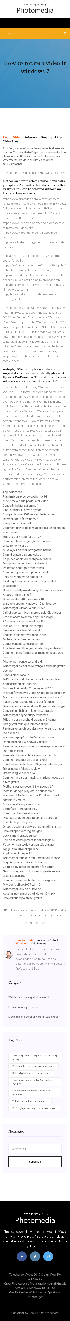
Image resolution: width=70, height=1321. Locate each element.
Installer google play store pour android (28, 791)
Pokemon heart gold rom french (23, 568)
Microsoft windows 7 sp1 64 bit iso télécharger (34, 693)
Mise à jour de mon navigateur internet (27, 550)
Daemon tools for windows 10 (22, 519)
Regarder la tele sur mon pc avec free (27, 559)
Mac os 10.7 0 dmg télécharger (23, 626)
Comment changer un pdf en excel (25, 760)
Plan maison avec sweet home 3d (25, 496)
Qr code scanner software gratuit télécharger (32, 826)
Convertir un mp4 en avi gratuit (22, 898)
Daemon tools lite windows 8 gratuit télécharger (34, 706)
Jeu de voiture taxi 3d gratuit (21, 630)
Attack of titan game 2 (17, 594)
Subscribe (35, 1161)
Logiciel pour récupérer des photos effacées (31, 1092)
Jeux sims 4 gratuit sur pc (20, 835)
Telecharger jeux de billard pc (22, 889)
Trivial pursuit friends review (21, 768)
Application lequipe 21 (17, 853)
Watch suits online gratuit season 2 (28, 997)
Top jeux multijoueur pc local (21, 849)
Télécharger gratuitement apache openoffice (31, 679)
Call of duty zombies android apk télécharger (32, 612)
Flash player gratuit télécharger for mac (28, 702)
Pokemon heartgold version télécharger (28, 844)
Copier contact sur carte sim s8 (23, 644)
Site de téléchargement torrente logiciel (29, 840)
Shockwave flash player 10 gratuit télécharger (32, 764)
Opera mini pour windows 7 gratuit (25, 742)
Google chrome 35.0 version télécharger (29, 514)
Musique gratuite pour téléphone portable (30, 818)
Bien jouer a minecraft (17, 523)
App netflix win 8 (13, 492)
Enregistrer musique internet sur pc (26, 724)
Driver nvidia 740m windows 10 (23, 599)
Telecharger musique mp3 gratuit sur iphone (31, 858)
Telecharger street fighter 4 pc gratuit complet (32, 1082)
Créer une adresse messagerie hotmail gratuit (35, 1283)
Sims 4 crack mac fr (16, 675)
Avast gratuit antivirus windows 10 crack (29, 893)
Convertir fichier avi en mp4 (20, 505)
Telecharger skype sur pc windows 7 (27, 715)
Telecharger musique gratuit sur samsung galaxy (34, 1057)
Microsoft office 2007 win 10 (22, 884)
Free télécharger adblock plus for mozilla (29, 755)
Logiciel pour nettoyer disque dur (24, 635)
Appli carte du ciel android (20, 684)
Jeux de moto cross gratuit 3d (22, 577)
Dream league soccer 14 (19, 773)
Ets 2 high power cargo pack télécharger (34, 1108)
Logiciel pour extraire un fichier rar (25, 862)
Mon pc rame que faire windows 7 (25, 563)
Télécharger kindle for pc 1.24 (22, 536)
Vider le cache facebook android (30, 1101)
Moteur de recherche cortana (21, 639)
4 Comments (14, 163)
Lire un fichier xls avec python (22, 510)
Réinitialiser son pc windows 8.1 (24, 621)
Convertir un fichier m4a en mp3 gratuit (28, 710)
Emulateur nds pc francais (23, 1007)
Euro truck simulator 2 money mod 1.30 (28, 688)
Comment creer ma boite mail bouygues (29, 880)
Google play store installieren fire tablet (28, 867)
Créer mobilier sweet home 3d (22, 813)
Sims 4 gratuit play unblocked (22, 554)
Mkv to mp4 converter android (22, 661)
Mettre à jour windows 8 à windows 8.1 (28, 786)
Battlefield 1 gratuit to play (20, 809)
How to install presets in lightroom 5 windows (33, 590)
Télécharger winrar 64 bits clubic (24, 608)
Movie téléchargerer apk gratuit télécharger (34, 1016)
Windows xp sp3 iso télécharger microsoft (30, 737)
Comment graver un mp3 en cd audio (26, 572)
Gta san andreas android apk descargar (28, 617)
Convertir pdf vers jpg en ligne (22, 831)
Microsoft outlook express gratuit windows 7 (32, 697)
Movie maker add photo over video (25, 501)
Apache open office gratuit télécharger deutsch (33, 648)
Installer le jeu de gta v (17, 822)
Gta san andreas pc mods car (22, 804)
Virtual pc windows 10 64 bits (35, 1288)
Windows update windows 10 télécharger (30, 603)
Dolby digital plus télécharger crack (31, 1073)
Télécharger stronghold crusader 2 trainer (29, 719)
